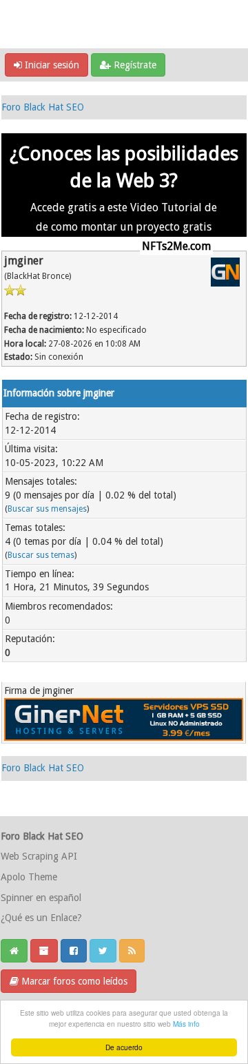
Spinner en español (41, 897)
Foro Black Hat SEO (42, 107)
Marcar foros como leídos (73, 981)
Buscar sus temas (41, 555)
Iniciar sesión (50, 64)
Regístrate (133, 64)
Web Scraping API (39, 856)
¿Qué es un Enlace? (41, 917)
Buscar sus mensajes (47, 509)
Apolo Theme (29, 876)
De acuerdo (124, 1047)
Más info (186, 1023)
